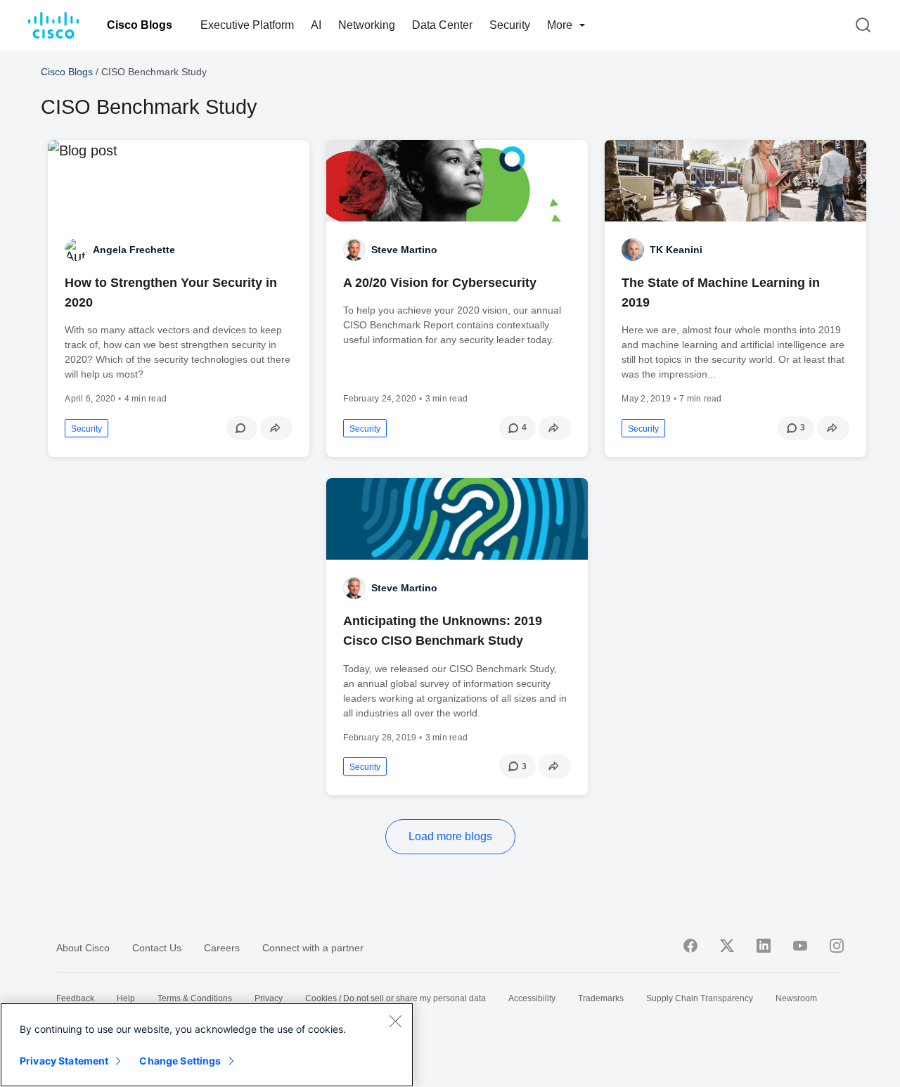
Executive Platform (247, 25)
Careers (222, 947)
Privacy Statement (64, 1061)
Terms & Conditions (195, 998)
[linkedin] (764, 946)
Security (509, 25)
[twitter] (727, 946)
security (86, 429)
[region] (206, 1045)
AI (316, 25)
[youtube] (800, 946)
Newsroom (796, 998)
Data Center (442, 25)
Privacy (269, 998)
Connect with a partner (313, 947)
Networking (366, 25)
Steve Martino (404, 249)
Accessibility (531, 998)
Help (126, 998)
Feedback (75, 998)
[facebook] (690, 946)
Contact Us (156, 947)
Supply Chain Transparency (699, 998)
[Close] (395, 1021)
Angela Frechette (134, 249)
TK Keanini (676, 249)
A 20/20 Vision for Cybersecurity (439, 283)
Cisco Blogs (139, 25)
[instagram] (837, 946)
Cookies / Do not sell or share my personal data (395, 998)
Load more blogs (450, 836)
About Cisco (83, 947)
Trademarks (601, 998)
